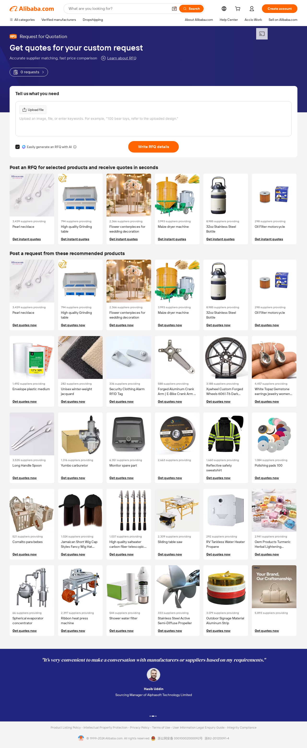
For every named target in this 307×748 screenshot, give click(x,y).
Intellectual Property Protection (105, 727)
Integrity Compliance (241, 727)
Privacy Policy (140, 727)
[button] (174, 8)
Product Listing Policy (66, 727)
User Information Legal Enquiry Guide (198, 727)
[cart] (238, 9)
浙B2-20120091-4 (217, 738)
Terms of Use (161, 727)
